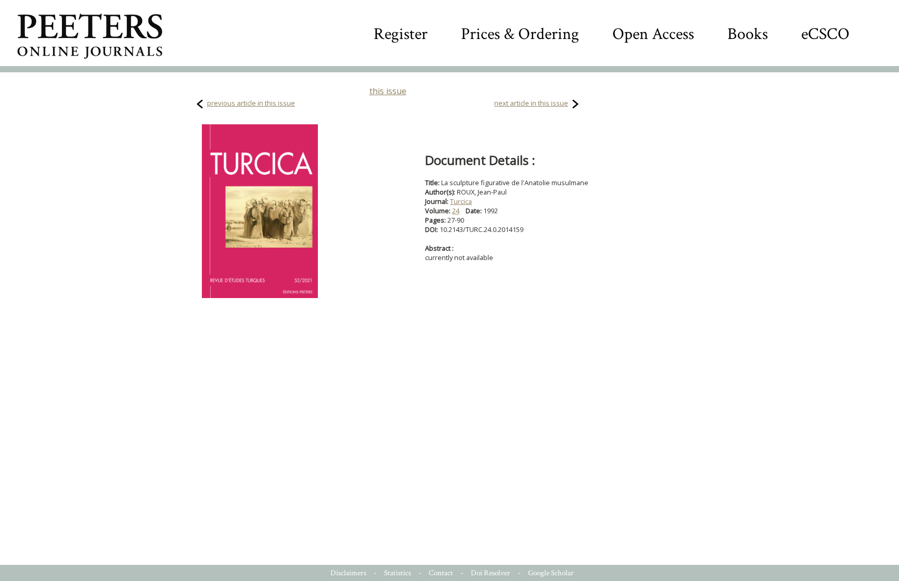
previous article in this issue (251, 103)
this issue (387, 91)
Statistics (397, 573)
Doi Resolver (490, 573)
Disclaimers (348, 573)
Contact (441, 573)
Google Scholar (551, 573)
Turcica (461, 201)
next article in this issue (531, 103)
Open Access (653, 34)
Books (747, 34)
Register (401, 34)
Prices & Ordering (520, 34)
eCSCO (825, 34)
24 (455, 210)
